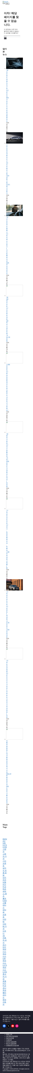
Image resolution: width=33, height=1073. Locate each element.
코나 (4, 988)
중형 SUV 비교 (4, 983)
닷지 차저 (4, 879)
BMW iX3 (5, 840)
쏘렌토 (4, 916)
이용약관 (9, 1040)
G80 (4, 843)
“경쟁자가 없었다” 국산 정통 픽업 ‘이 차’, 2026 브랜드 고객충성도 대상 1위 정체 (7, 460)
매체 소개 (9, 1034)
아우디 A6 (4, 933)
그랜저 (4, 850)
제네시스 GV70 (5, 963)
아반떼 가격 (5, 926)
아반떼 (4, 920)
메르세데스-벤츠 (5, 892)
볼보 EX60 (5, 899)
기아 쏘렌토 (4, 863)
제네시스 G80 (4, 956)
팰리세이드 (4, 995)
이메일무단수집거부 (12, 1045)
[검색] (5, 38)
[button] (4, 3)
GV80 (5, 847)
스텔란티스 (4, 905)
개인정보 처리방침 (12, 1036)
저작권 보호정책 (11, 1042)
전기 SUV (4, 946)
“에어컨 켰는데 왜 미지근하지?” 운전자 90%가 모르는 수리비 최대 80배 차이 (7, 95)
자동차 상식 (5, 940)
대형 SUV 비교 (4, 884)
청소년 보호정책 (11, 1043)
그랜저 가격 (5, 856)
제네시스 (4, 950)
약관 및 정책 (10, 1038)
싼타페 (4, 911)
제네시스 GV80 (5, 969)
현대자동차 (4, 1002)
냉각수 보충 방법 (5, 871)
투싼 (4, 990)
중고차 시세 (5, 976)
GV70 (5, 845)
